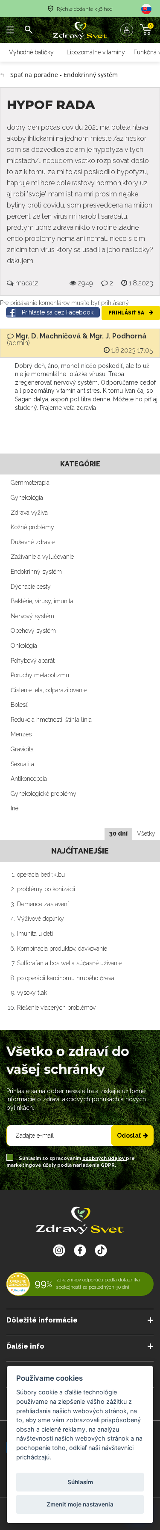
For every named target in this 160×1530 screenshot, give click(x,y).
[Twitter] (80, 1250)
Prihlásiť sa (126, 313)
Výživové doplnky (40, 918)
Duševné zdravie (33, 542)
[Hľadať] (29, 30)
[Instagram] (59, 1250)
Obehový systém (33, 630)
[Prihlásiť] (128, 30)
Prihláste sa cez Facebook (57, 312)
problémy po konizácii (46, 889)
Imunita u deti (35, 933)
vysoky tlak (32, 992)
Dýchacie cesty (31, 586)
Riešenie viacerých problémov (56, 1007)
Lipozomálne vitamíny (96, 52)
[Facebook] (101, 1250)
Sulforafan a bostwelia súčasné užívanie (69, 963)
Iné (14, 808)
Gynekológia (27, 497)
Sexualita (22, 764)
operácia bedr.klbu (41, 874)
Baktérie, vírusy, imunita (42, 601)
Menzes (21, 734)
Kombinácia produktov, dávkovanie (62, 948)
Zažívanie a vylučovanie (42, 556)
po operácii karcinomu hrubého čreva (65, 978)
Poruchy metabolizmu (40, 675)
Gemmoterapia (30, 482)
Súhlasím (80, 1482)
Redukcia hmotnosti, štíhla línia (51, 719)
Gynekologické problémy (43, 793)
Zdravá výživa (29, 512)
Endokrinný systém (36, 571)
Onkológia (24, 645)
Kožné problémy (32, 527)
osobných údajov (104, 1158)
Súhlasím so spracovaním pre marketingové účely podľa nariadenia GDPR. (70, 1162)
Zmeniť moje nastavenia (80, 1504)
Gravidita (22, 749)
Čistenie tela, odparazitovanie (49, 690)
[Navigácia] (11, 30)
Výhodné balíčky (31, 52)
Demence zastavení (43, 904)
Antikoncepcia (29, 778)
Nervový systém (32, 616)
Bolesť (19, 704)
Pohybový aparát (33, 660)
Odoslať (129, 1135)
